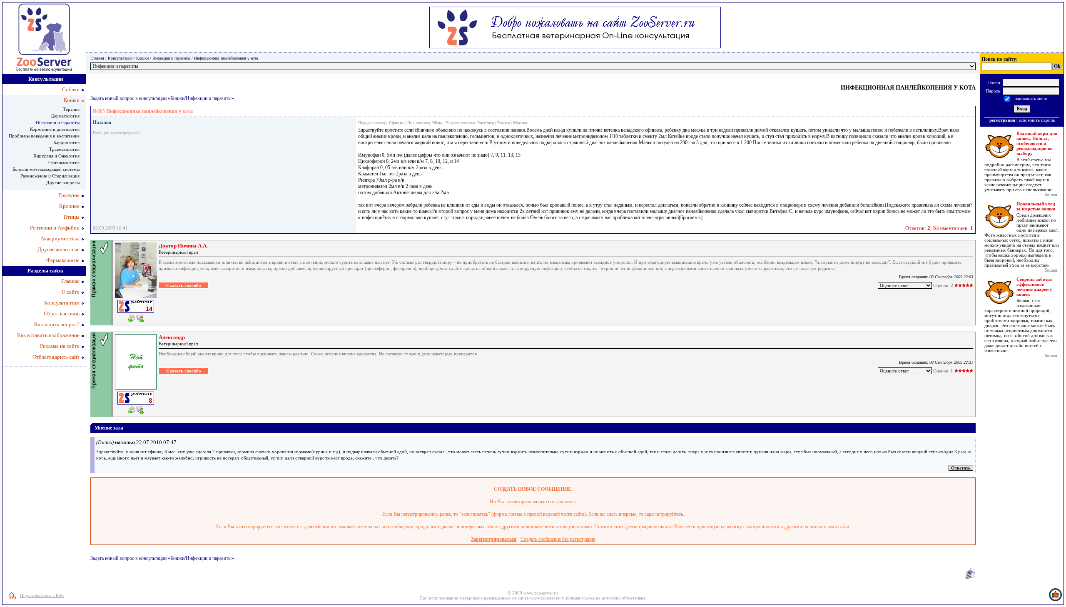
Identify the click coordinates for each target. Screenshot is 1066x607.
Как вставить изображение (48, 335)
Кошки (142, 58)
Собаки (71, 89)
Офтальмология (64, 162)
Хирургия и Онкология (56, 155)
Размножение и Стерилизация (50, 175)
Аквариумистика (60, 238)
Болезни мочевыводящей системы (46, 169)
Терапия (71, 109)
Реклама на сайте (60, 346)
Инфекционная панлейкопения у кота (226, 58)
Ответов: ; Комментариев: (939, 228)
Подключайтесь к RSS (42, 595)
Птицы (72, 217)
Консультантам (62, 303)
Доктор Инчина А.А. (183, 245)
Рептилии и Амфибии (55, 228)
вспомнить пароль (1037, 119)
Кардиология (66, 142)
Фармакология (63, 260)
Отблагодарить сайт (56, 357)
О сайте (71, 292)
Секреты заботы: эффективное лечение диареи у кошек (1034, 287)
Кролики (69, 206)
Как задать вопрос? (57, 324)
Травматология (64, 149)
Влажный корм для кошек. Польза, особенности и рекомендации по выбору (1036, 143)
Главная (97, 58)
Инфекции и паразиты (171, 58)
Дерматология (65, 115)
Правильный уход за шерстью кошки (1035, 206)
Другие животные (58, 249)
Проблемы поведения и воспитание (44, 135)
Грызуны (69, 195)
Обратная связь (62, 313)
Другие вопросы (63, 182)
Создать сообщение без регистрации (558, 539)
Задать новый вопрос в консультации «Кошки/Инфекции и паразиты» (162, 98)
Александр (172, 337)
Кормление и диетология (55, 129)
